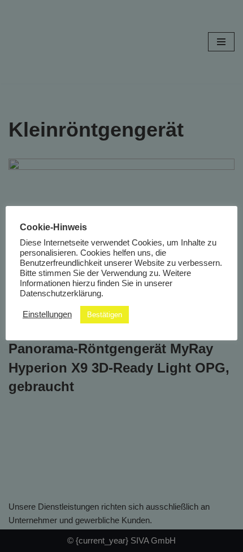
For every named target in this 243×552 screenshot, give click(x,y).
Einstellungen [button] (47, 314)
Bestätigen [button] (104, 314)
